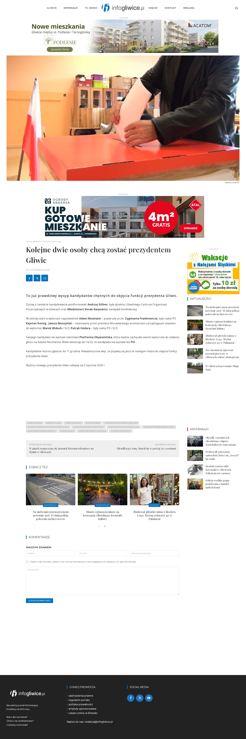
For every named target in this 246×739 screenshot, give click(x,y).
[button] (236, 8)
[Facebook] (29, 278)
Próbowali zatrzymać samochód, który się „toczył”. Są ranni (222, 455)
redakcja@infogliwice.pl (99, 721)
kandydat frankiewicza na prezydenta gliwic (48, 427)
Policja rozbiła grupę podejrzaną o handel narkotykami (217, 484)
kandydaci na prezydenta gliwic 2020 (121, 423)
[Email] (44, 278)
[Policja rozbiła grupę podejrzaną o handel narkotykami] (195, 484)
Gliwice (154, 505)
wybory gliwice (67, 431)
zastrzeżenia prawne (81, 695)
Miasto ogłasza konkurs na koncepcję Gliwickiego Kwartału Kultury (102, 515)
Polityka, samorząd (52, 241)
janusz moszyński (73, 423)
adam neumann (35, 423)
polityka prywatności (81, 704)
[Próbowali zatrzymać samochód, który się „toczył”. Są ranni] (195, 455)
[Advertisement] (102, 395)
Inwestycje (102, 505)
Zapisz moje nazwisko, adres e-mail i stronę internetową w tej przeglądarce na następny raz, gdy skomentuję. (83, 561)
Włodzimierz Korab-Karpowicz (42, 431)
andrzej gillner (53, 423)
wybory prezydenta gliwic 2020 (92, 431)
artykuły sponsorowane (82, 708)
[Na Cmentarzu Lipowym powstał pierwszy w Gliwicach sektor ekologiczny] (195, 353)
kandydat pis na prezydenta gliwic (123, 427)
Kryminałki (51, 505)
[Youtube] (148, 698)
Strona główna (33, 241)
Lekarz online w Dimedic (83, 713)
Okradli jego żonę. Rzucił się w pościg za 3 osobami (146, 448)
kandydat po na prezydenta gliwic (159, 427)
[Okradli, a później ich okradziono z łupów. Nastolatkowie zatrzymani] (195, 441)
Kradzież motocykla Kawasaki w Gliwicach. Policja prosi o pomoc (219, 469)
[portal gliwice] (33, 693)
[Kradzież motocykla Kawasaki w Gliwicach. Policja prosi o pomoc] (195, 469)
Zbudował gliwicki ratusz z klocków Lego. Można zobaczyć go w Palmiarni (154, 515)
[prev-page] (99, 526)
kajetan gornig (93, 423)
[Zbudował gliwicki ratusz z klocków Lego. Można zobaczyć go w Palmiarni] (154, 489)
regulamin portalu (79, 700)
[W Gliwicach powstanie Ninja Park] (195, 367)
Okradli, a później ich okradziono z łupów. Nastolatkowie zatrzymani (221, 441)
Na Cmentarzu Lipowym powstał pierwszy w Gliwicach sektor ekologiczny (222, 353)
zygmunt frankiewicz (121, 431)
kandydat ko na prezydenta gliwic (88, 427)
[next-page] (105, 526)
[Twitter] (37, 278)
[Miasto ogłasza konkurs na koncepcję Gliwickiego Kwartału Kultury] (102, 489)
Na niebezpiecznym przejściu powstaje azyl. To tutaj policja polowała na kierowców (50, 515)
